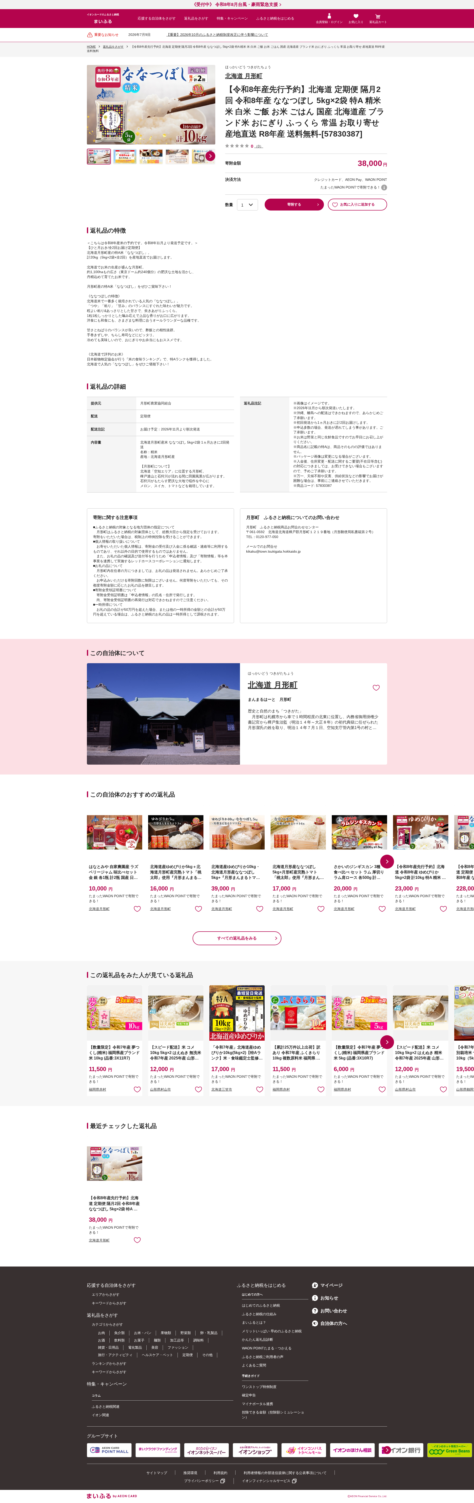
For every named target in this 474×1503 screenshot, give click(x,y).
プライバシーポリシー (201, 1481)
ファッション (178, 1347)
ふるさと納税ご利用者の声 (262, 1357)
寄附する (294, 204)
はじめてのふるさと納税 (261, 1305)
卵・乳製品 (208, 1333)
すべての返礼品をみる (237, 938)
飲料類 (119, 1340)
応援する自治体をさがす (157, 18)
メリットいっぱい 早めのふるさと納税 (272, 1331)
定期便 (187, 1355)
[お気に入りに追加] (376, 687)
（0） (258, 146)
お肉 (101, 1333)
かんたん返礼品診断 (257, 1339)
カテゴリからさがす (107, 1324)
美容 (154, 1347)
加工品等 (177, 1340)
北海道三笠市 (221, 1089)
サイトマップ (156, 1473)
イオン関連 (100, 1415)
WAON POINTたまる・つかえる (267, 1348)
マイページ (331, 1285)
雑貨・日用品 (108, 1347)
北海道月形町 (99, 909)
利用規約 (220, 1473)
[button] (210, 156)
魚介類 (119, 1333)
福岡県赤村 (97, 1089)
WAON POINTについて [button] (384, 187)
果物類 (166, 1333)
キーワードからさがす (109, 1303)
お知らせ (329, 1297)
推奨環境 (190, 1473)
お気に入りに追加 (376, 687)
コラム (96, 1395)
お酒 (101, 1340)
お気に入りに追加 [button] (137, 908)
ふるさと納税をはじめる (275, 18)
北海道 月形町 (243, 75)
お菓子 (139, 1340)
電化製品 (135, 1347)
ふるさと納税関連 (105, 1407)
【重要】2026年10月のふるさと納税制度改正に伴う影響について (217, 35)
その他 (207, 1355)
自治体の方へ (333, 1323)
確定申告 (249, 1395)
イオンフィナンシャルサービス (266, 1481)
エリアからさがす (105, 1294)
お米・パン (142, 1333)
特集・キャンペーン (232, 18)
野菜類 (185, 1333)
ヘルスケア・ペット (157, 1355)
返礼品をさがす (196, 18)
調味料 (198, 1340)
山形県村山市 (160, 1089)
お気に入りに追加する (357, 204)
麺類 (157, 1340)
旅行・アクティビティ (115, 1355)
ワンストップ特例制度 (259, 1387)
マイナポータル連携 (257, 1404)
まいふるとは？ (254, 1322)
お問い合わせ (333, 1310)
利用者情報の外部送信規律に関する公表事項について (285, 1473)
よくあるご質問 (254, 1365)
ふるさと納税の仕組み (259, 1314)
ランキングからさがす (109, 1363)
